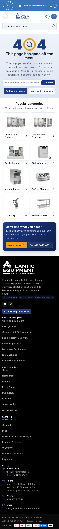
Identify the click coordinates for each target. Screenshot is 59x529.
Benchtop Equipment (13, 360)
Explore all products (15, 311)
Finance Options (11, 442)
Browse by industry (42, 91)
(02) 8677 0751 (42, 245)
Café (5, 370)
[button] (5, 16)
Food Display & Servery (15, 337)
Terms (30, 521)
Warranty (7, 447)
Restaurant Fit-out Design (16, 436)
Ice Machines (9, 354)
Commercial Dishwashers (16, 332)
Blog (4, 430)
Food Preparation (11, 343)
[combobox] (29, 26)
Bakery (6, 381)
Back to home (17, 91)
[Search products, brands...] (53, 26)
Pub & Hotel (8, 393)
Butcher (6, 398)
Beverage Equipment (14, 349)
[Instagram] (10, 304)
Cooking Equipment (13, 320)
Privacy (38, 521)
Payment (7, 459)
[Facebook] (4, 304)
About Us (7, 419)
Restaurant (8, 375)
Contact (6, 425)
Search (50, 82)
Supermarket (9, 404)
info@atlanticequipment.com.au (23, 508)
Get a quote (15, 245)
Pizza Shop (8, 387)
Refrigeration (9, 326)
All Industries (9, 410)
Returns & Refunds (12, 453)
